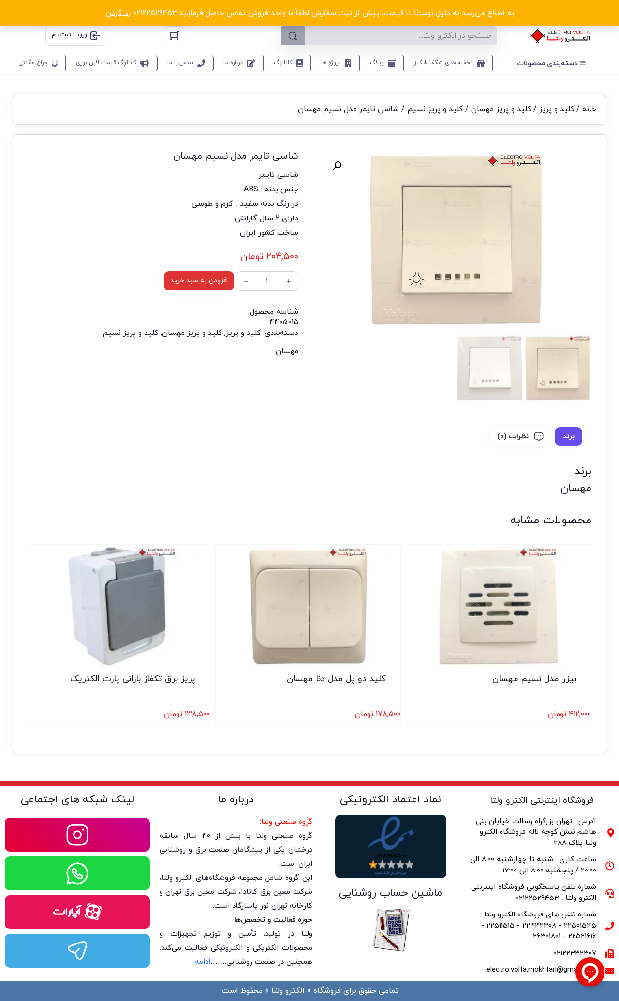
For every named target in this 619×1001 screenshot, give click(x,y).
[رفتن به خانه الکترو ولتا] (560, 36)
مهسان (287, 351)
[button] (337, 165)
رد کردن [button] (118, 13)
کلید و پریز (556, 109)
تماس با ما (180, 63)
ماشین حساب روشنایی (390, 892)
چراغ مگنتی (33, 63)
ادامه (202, 962)
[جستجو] (293, 35)
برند (568, 436)
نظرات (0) (513, 436)
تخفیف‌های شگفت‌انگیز (443, 63)
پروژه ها (331, 63)
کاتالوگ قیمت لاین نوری (106, 63)
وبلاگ (377, 63)
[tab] (568, 436)
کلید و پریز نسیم (435, 109)
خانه (589, 109)
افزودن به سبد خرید (199, 280)
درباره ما (233, 63)
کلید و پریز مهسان (501, 109)
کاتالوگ (283, 63)
